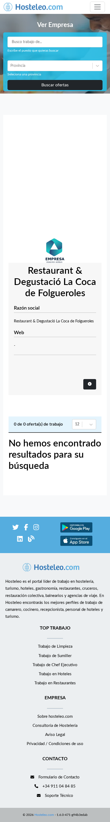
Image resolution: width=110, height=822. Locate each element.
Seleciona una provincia (24, 74)
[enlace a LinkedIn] (19, 540)
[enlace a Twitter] (15, 528)
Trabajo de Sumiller (55, 656)
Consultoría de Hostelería (55, 726)
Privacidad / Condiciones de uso (55, 744)
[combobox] (10, 65)
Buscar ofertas (55, 85)
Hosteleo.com (44, 814)
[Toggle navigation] (97, 7)
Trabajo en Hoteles (55, 674)
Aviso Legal (55, 735)
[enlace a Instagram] (36, 528)
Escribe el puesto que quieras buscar (32, 50)
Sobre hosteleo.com (55, 717)
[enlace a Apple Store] (76, 545)
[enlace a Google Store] (76, 532)
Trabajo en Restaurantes (55, 683)
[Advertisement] (55, 178)
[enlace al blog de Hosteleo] (31, 540)
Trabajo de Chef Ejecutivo (55, 665)
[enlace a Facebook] (26, 528)
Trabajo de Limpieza (55, 647)
